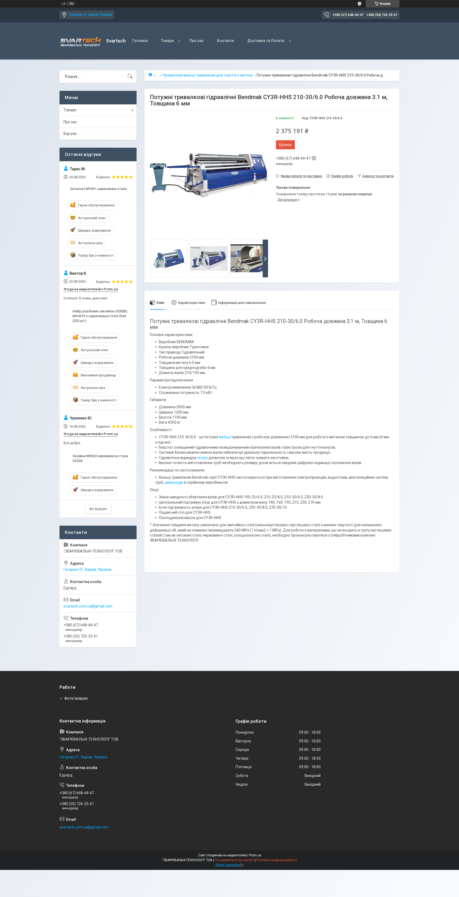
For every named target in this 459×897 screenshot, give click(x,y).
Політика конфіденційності (276, 860)
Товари (167, 41)
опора (202, 458)
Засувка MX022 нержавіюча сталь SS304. (100, 458)
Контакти (225, 41)
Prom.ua (255, 855)
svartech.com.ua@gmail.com (87, 606)
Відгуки (69, 133)
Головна (140, 41)
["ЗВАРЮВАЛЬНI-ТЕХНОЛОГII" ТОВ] (81, 41)
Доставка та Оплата (265, 41)
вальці (225, 437)
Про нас (196, 41)
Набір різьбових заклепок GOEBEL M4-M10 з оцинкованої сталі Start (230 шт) (100, 316)
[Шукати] (130, 76)
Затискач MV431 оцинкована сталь (98, 189)
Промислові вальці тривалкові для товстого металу (207, 75)
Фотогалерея (76, 698)
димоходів (174, 482)
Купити (285, 145)
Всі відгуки (98, 509)
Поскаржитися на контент (234, 860)
